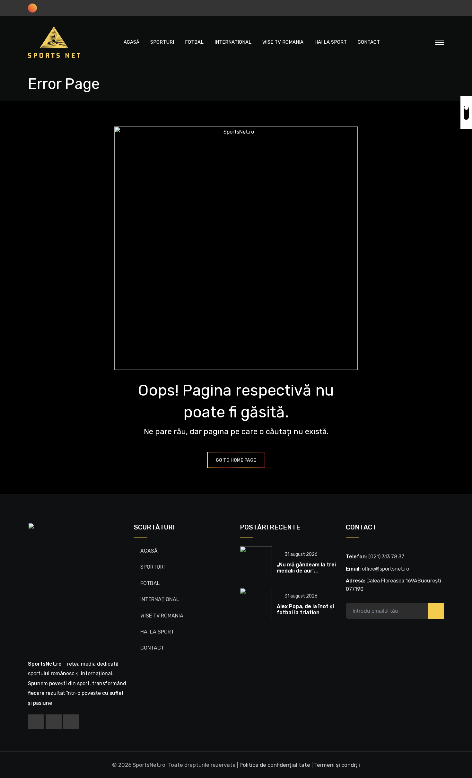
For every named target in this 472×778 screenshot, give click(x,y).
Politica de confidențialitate (275, 765)
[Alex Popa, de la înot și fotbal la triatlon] (256, 604)
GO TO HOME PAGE (236, 460)
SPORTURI (162, 42)
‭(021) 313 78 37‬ (386, 557)
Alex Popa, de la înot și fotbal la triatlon (305, 609)
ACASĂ (131, 42)
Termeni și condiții (337, 765)
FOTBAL (194, 42)
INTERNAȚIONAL (232, 42)
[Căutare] (426, 42)
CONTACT (369, 42)
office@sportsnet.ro (385, 569)
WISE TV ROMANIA (282, 42)
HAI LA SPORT (330, 42)
